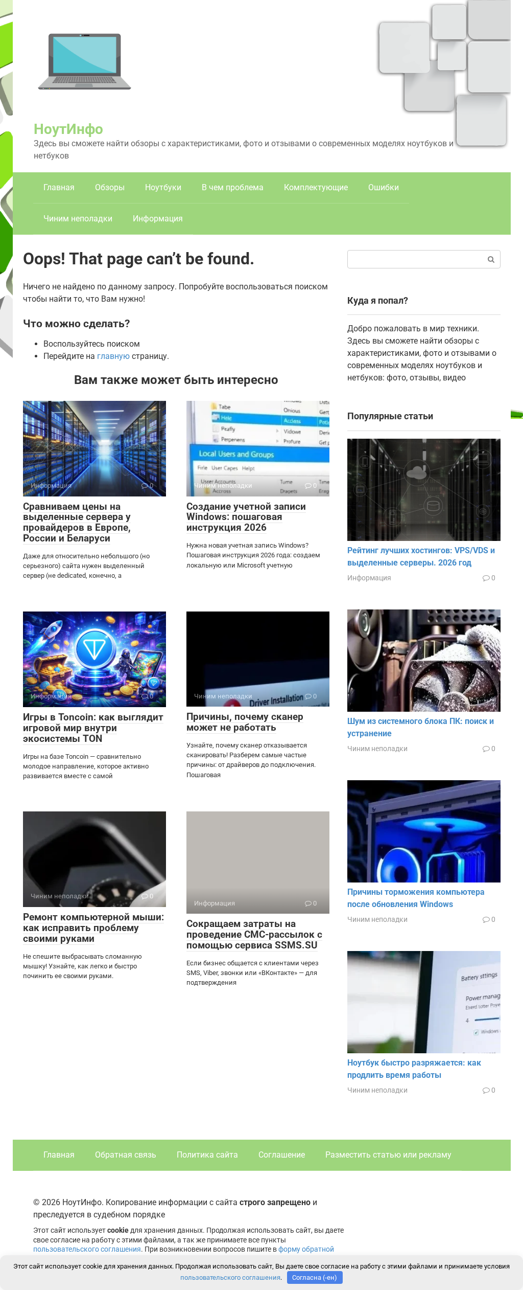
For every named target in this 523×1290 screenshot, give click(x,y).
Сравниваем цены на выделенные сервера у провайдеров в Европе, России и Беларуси (77, 523)
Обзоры (110, 187)
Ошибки (383, 187)
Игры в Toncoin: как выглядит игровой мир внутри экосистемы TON (93, 727)
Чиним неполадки (77, 218)
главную (113, 356)
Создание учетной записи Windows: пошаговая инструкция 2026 (246, 517)
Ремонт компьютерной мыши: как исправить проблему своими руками (93, 927)
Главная (59, 187)
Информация (158, 218)
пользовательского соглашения (87, 1249)
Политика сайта (207, 1155)
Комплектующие (316, 187)
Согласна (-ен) (314, 1277)
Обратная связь (125, 1155)
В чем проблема (233, 187)
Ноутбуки (163, 187)
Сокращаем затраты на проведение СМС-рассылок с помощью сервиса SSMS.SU (254, 934)
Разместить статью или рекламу (388, 1155)
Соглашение (281, 1155)
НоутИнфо (68, 129)
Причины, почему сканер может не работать (244, 722)
